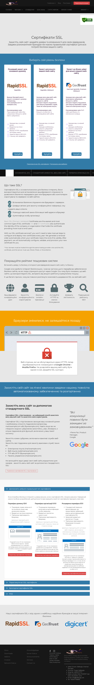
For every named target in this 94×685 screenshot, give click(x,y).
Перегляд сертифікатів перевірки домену (20, 555)
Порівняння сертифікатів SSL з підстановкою (22, 471)
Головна (9, 10)
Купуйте (18, 154)
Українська (51, 3)
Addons (7, 657)
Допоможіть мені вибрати (58, 164)
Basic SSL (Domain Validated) (16, 221)
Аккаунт (84, 10)
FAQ (11, 594)
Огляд (9, 173)
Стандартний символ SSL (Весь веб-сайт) (49, 173)
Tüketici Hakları (54, 655)
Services (30, 660)
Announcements (33, 657)
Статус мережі (53, 10)
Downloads (8, 653)
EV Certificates (44, 224)
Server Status (32, 653)
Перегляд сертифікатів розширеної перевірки (74, 573)
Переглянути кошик (81, 3)
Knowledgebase (33, 650)
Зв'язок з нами (66, 10)
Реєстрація (66, 3)
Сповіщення (29, 10)
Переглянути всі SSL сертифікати (38, 164)
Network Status (10, 663)
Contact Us (31, 663)
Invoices (7, 660)
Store (6, 650)
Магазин (18, 10)
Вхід (59, 3)
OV (32, 224)
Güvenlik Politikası (55, 653)
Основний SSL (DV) (22, 173)
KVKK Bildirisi (53, 657)
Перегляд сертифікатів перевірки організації (47, 555)
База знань (41, 10)
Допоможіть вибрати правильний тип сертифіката (30, 489)
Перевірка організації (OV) (79, 173)
